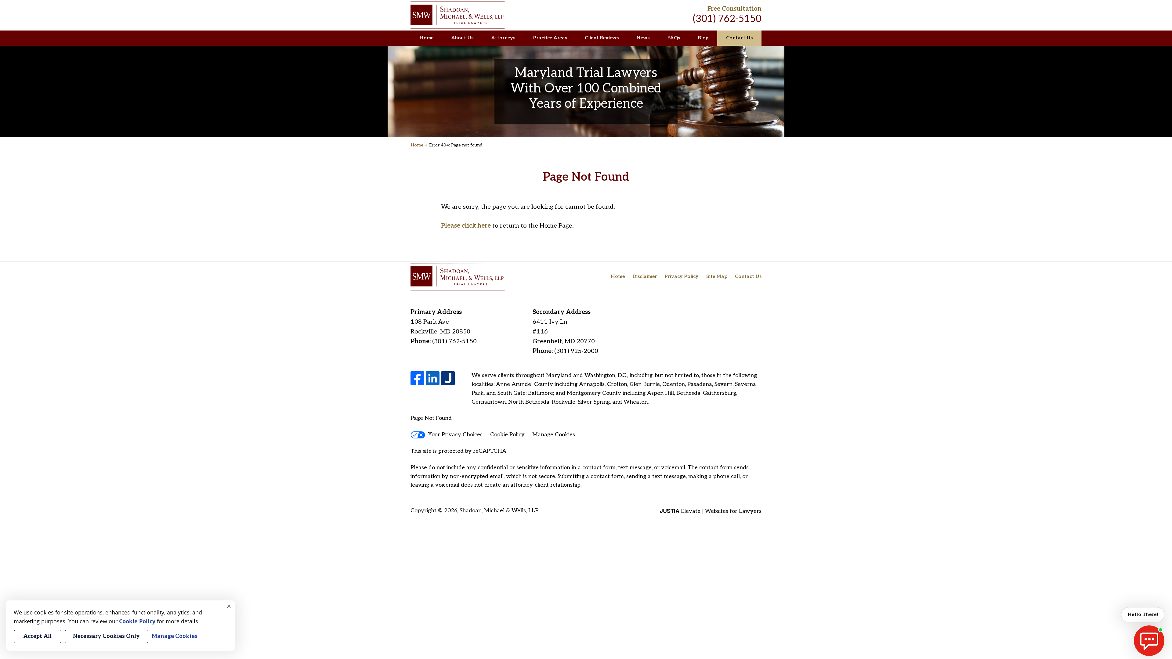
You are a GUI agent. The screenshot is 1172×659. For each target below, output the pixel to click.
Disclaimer (644, 276)
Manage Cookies (553, 434)
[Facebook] (417, 378)
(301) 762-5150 (727, 19)
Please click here (466, 225)
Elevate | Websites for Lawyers (710, 511)
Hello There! (1142, 615)
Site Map (716, 276)
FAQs (673, 38)
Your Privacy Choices (455, 434)
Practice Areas (550, 38)
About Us (462, 38)
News (642, 38)
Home (426, 38)
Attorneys (503, 38)
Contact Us (739, 38)
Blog (703, 38)
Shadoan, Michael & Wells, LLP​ (499, 510)
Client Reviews (602, 38)
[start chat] (1149, 640)
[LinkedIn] (433, 378)
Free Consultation (734, 9)
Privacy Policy (681, 276)
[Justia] (448, 378)
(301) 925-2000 (576, 351)
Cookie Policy (507, 434)
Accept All (37, 636)
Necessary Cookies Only (106, 636)
